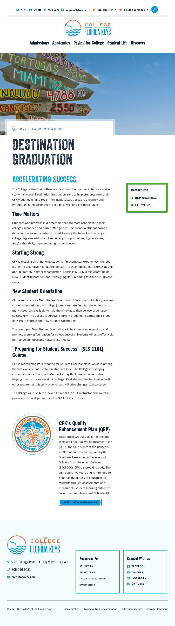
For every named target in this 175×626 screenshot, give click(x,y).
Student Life (117, 43)
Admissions (39, 43)
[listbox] (105, 10)
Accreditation (71, 608)
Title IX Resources (132, 608)
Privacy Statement (157, 608)
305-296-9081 (21, 569)
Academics (61, 43)
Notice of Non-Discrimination (100, 608)
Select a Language (134, 9)
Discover (138, 43)
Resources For (105, 9)
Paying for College (88, 43)
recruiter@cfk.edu (23, 577)
